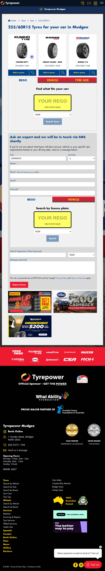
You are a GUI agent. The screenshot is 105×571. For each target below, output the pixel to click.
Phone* (24, 172)
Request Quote (19, 285)
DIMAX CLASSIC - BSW (52, 62)
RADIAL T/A (83, 62)
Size (12, 154)
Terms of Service (78, 278)
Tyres (6, 480)
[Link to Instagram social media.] (81, 565)
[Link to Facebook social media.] (75, 565)
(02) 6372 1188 (16, 444)
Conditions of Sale (34, 567)
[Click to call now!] (82, 3)
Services (7, 510)
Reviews (7, 551)
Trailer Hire (8, 527)
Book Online (10, 537)
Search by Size (9, 487)
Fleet (5, 540)
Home (13, 20)
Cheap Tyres (57, 490)
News (6, 544)
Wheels (7, 500)
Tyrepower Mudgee (54, 9)
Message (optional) (18, 260)
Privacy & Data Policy (18, 567)
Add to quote (18, 72)
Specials (7, 530)
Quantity (72, 154)
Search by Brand (10, 490)
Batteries (6, 513)
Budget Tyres (57, 486)
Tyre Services (9, 520)
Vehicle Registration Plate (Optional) (26, 251)
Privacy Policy (61, 278)
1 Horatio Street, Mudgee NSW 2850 (20, 438)
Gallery (7, 547)
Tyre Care (7, 493)
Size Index (56, 480)
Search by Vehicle (11, 483)
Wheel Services (10, 523)
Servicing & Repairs (11, 517)
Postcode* (14, 189)
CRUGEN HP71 (22, 62)
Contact (7, 533)
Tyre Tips (7, 497)
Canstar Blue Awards (61, 483)
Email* (13, 180)
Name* (13, 163)
